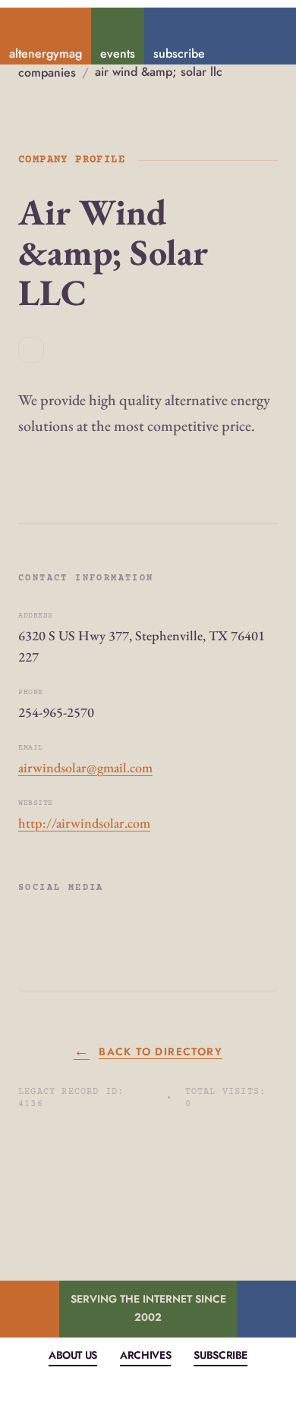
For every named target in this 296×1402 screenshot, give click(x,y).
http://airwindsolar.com (84, 822)
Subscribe (220, 1355)
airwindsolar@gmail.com (85, 767)
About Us (73, 1355)
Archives (145, 1355)
